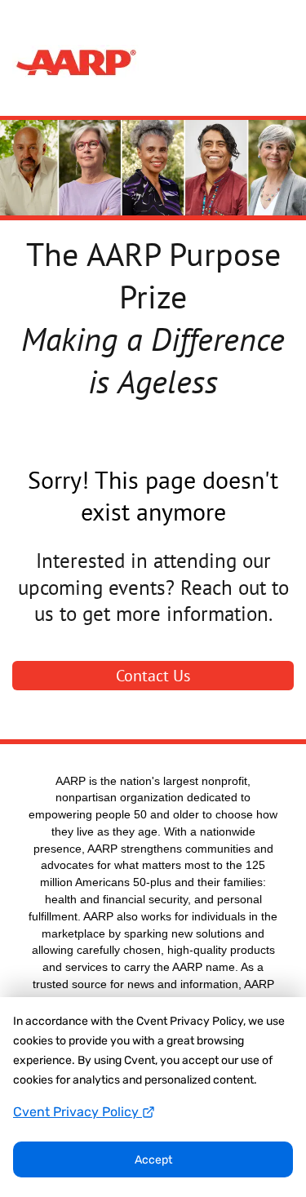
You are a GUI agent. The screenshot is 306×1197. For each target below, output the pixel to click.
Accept (153, 1160)
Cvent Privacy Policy (77, 1111)
